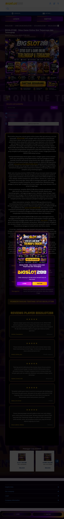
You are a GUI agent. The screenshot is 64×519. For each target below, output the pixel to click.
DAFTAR (39, 283)
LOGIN (24, 283)
